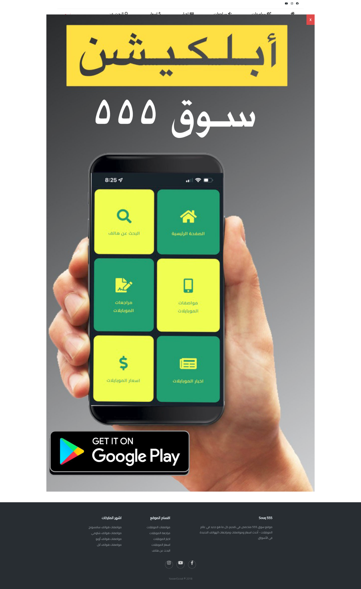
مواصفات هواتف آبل (109, 544)
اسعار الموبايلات (160, 544)
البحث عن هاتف (161, 550)
